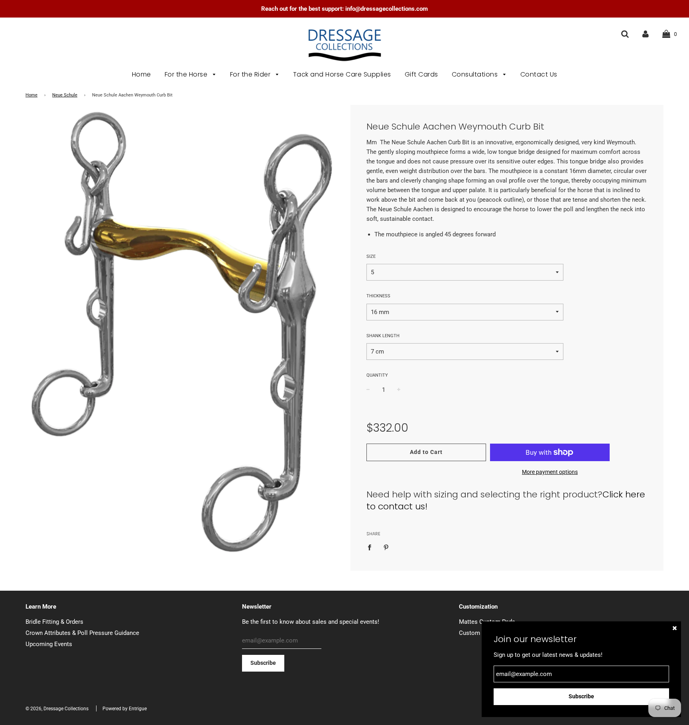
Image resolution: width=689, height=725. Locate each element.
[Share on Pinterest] (386, 547)
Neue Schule (64, 95)
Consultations (476, 74)
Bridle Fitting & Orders (54, 621)
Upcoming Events (49, 644)
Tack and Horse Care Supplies (342, 74)
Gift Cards (421, 74)
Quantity (377, 375)
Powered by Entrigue (124, 708)
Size (371, 256)
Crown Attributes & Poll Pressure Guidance (82, 633)
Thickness (378, 296)
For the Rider (251, 74)
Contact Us (538, 74)
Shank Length (383, 335)
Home (141, 74)
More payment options (550, 472)
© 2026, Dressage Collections (57, 708)
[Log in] (645, 33)
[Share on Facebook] (371, 547)
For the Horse (187, 74)
